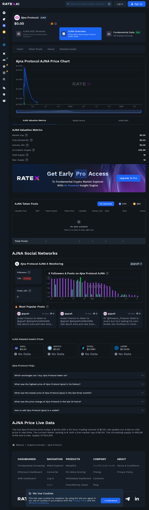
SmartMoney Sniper (77, 484)
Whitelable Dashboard (78, 478)
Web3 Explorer (55, 465)
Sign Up (138, 4)
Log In (120, 4)
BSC (139, 204)
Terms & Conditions (128, 465)
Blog (95, 484)
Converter (52, 472)
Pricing (97, 472)
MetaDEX (71, 465)
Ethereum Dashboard (30, 472)
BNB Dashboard (27, 478)
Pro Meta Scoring (75, 472)
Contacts (98, 478)
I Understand (110, 500)
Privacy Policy (125, 472)
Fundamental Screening (31, 465)
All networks (106, 204)
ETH (124, 204)
